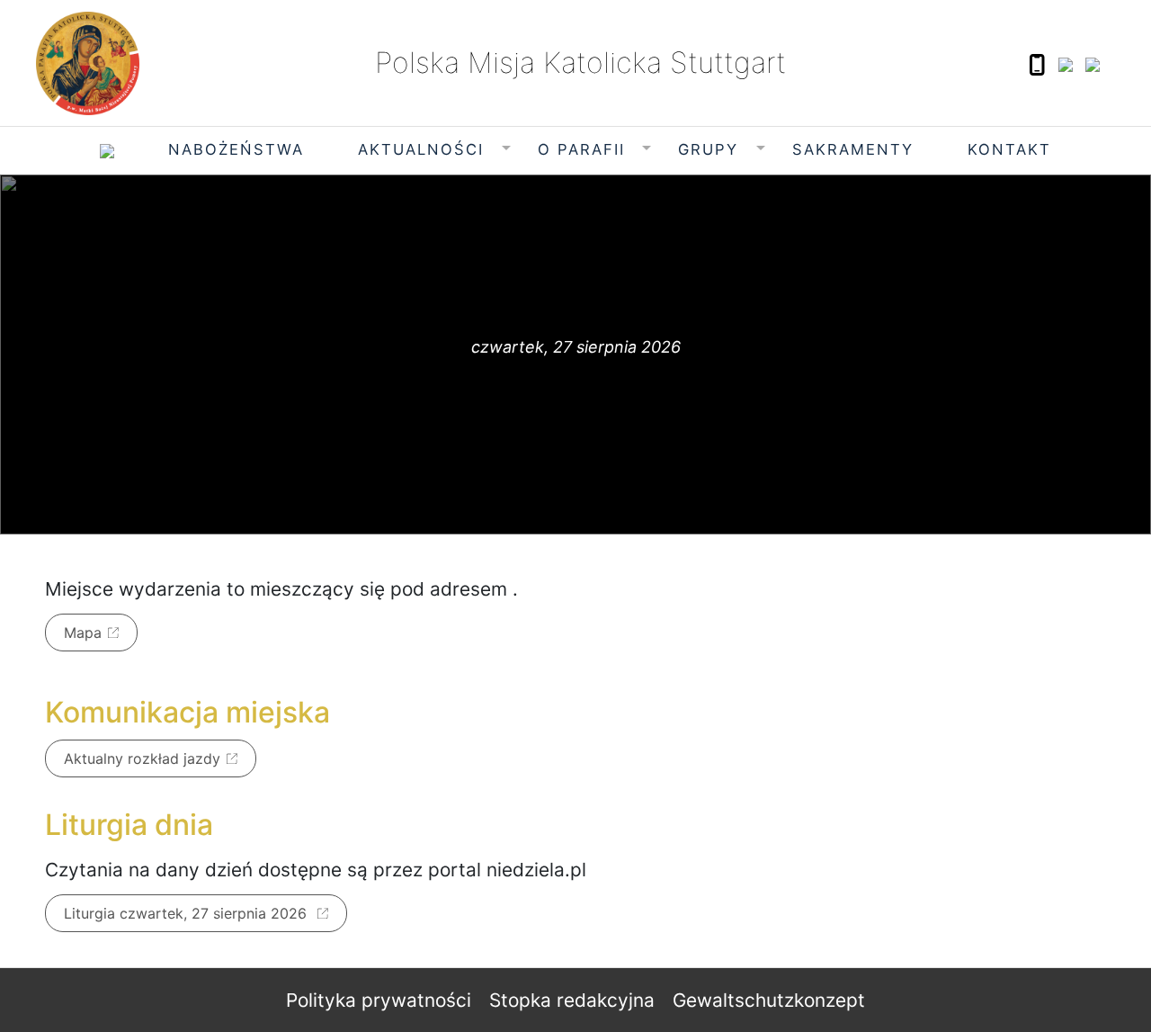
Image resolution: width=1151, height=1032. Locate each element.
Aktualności (421, 149)
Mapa (83, 633)
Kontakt (1009, 149)
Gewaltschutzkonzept (769, 1000)
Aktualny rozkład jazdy (142, 758)
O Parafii (581, 149)
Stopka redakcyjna (572, 1000)
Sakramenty (853, 149)
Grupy (708, 149)
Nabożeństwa (236, 149)
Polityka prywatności (378, 1000)
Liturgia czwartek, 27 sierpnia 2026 (187, 913)
